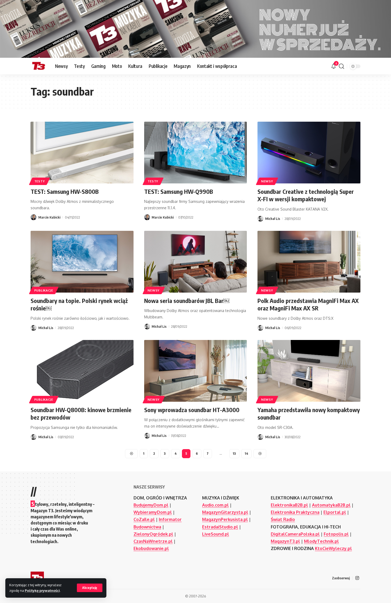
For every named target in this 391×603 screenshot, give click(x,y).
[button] (89, 588)
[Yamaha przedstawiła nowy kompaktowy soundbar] (308, 371)
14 (246, 454)
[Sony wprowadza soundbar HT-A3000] (195, 371)
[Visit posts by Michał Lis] (260, 218)
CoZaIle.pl (144, 519)
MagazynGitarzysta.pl (225, 512)
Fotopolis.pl (336, 534)
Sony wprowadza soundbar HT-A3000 (191, 409)
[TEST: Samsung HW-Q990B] (195, 152)
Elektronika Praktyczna (295, 512)
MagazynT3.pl (285, 541)
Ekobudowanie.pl (151, 548)
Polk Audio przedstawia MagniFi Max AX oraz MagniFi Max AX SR (308, 304)
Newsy (267, 181)
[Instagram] (357, 578)
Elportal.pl (334, 512)
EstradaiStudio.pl (220, 527)
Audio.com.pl (215, 505)
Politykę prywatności (42, 590)
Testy (39, 181)
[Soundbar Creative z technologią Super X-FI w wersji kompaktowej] (308, 152)
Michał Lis (272, 218)
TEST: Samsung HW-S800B (65, 191)
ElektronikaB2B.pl (289, 505)
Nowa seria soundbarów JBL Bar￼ (186, 300)
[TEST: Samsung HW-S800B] (82, 152)
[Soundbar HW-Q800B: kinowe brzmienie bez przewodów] (82, 371)
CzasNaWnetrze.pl (153, 541)
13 (234, 454)
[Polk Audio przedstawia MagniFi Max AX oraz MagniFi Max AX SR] (308, 262)
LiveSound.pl (215, 534)
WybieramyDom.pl (153, 512)
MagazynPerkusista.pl (225, 519)
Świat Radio (283, 519)
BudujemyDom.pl (151, 505)
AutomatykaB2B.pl (331, 505)
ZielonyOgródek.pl (153, 534)
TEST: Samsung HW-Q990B (178, 191)
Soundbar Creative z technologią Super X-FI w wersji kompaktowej (305, 195)
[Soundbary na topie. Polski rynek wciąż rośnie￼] (82, 262)
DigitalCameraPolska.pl (295, 534)
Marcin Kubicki (49, 217)
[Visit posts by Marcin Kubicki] (33, 217)
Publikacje (43, 290)
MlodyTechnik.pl (321, 541)
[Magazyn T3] (39, 66)
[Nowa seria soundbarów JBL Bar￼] (195, 262)
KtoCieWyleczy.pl (333, 548)
